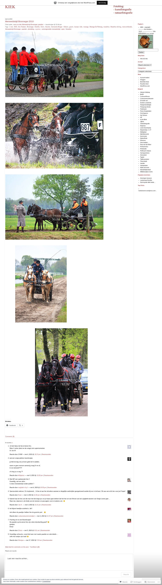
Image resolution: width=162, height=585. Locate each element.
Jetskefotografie (145, 123)
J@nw (142, 121)
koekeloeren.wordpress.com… (148, 190)
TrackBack (35, 547)
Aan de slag (102, 3)
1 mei (11, 27)
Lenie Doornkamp (145, 128)
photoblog (31, 29)
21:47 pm (50, 516)
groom (71, 27)
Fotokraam (143, 109)
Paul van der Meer (145, 144)
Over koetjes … (144, 142)
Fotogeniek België (145, 105)
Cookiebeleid (46, 581)
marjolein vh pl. (23, 487)
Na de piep (143, 136)
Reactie (126, 574)
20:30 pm (43, 487)
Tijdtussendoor (144, 159)
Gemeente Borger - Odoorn (59, 27)
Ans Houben (22, 27)
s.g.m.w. (38, 29)
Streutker (68, 29)
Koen (19, 495)
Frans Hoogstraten (145, 111)
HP (141, 117)
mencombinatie (127, 27)
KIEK (10, 6)
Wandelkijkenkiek (145, 169)
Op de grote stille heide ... (147, 182)
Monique (21, 540)
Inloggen (142, 79)
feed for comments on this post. (17, 547)
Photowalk (143, 148)
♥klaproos (21, 475)
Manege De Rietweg (96, 27)
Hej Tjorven (143, 115)
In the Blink (143, 119)
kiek (81, 27)
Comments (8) (9, 436)
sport (62, 29)
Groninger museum (146, 178)
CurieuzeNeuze (145, 96)
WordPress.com (145, 86)
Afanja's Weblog (145, 92)
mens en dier (17, 24)
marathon (106, 27)
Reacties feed (144, 84)
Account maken (144, 77)
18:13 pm (37, 454)
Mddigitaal (143, 132)
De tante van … (144, 100)
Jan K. (20, 505)
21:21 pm (38, 505)
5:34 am (39, 540)
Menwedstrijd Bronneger (29, 24)
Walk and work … (145, 167)
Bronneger (30, 27)
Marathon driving (116, 27)
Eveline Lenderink (145, 102)
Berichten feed (144, 81)
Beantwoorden (46, 454)
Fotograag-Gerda (145, 107)
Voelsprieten (144, 165)
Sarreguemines (144, 153)
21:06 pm (37, 495)
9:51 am (36, 530)
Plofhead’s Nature (145, 151)
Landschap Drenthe (146, 180)
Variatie (142, 163)
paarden (40, 24)
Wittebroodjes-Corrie (146, 171)
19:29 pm (40, 475)
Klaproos (143, 125)
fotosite (47, 27)
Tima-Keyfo (143, 161)
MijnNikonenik (144, 134)
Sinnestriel (143, 155)
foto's (42, 27)
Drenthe (37, 27)
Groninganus (144, 113)
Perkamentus (144, 146)
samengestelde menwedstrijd (51, 29)
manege (85, 27)
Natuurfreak (143, 138)
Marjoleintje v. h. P (145, 130)
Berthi (142, 94)
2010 (15, 27)
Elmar (20, 530)
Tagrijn (142, 157)
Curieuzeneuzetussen (146, 98)
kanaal (76, 27)
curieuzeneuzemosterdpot (26, 516)
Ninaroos (143, 140)
